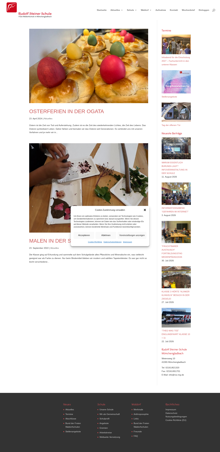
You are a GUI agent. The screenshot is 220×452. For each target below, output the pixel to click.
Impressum (127, 242)
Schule (130, 10)
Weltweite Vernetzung (110, 437)
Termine (69, 414)
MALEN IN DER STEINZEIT (61, 241)
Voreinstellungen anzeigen (132, 235)
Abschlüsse (70, 418)
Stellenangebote (73, 431)
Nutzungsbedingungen (176, 416)
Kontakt (174, 10)
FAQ (136, 436)
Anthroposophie (141, 414)
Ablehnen (105, 235)
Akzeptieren (84, 235)
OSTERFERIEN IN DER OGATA (66, 111)
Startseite (102, 10)
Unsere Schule (106, 409)
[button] (144, 209)
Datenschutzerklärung (113, 242)
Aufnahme (160, 10)
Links (136, 418)
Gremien (104, 428)
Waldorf (145, 10)
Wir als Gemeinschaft (110, 414)
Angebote (104, 423)
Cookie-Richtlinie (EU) (176, 420)
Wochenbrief (188, 10)
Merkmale (138, 409)
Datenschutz (171, 413)
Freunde (138, 431)
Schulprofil (104, 418)
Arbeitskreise (106, 432)
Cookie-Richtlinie (95, 242)
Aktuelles (115, 10)
